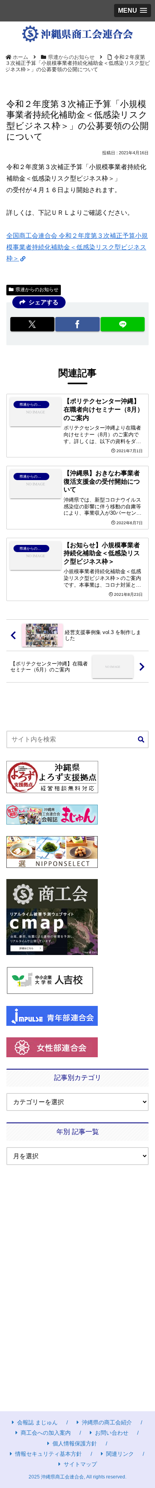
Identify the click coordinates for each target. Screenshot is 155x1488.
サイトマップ (80, 1464)
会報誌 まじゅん (37, 1422)
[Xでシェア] (32, 324)
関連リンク (120, 1454)
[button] (141, 739)
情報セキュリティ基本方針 (48, 1454)
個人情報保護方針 (74, 1443)
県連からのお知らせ (36, 289)
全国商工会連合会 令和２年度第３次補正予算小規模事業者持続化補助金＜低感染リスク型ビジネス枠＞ (77, 247)
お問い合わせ (111, 1433)
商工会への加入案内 (46, 1433)
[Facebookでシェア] (77, 324)
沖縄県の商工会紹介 (107, 1422)
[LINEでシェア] (123, 324)
